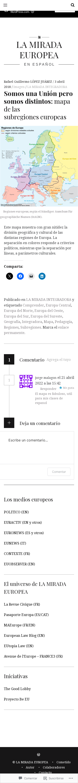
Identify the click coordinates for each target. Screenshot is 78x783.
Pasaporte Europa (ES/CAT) (26, 615)
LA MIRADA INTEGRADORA (47, 87)
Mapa (48, 322)
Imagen (19, 87)
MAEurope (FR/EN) (19, 625)
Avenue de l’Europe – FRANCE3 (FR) (33, 656)
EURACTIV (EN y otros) (23, 522)
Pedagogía (63, 322)
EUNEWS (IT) (15, 543)
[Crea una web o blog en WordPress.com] (38, 755)
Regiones (11, 327)
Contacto (45, 772)
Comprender (33, 305)
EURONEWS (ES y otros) (24, 533)
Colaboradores (54, 767)
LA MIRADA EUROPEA (39, 49)
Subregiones (30, 327)
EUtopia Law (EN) (18, 646)
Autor (30, 767)
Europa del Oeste (48, 311)
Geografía (12, 322)
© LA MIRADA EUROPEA (30, 762)
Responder (48, 389)
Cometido (64, 762)
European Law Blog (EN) (24, 636)
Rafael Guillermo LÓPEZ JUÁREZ (28, 81)
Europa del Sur (16, 316)
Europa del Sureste (46, 316)
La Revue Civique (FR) (22, 604)
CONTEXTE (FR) (17, 554)
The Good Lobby (17, 689)
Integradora (32, 322)
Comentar (59, 471)
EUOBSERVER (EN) (19, 564)
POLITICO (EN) (16, 512)
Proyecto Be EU (16, 699)
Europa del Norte (18, 311)
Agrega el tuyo (59, 360)
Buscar (71, 5)
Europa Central (58, 305)
